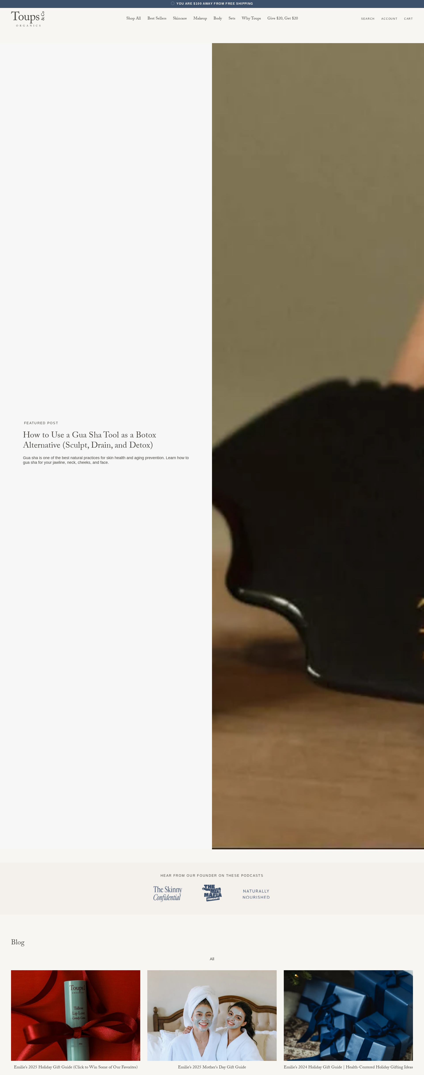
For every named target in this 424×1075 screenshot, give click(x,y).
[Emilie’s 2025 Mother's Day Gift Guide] (211, 1015)
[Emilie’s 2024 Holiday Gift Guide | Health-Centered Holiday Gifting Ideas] (348, 1015)
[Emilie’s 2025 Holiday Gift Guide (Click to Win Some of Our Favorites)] (75, 1015)
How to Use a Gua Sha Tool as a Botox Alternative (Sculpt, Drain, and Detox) (89, 441)
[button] (368, 19)
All (212, 959)
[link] (180, 19)
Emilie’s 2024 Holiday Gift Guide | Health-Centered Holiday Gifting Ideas (348, 1067)
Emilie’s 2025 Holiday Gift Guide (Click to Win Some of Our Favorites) (76, 1067)
